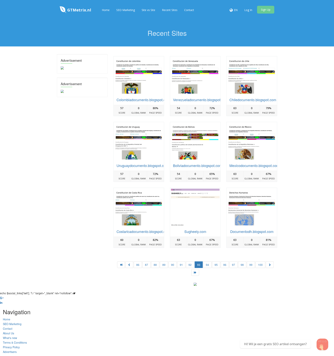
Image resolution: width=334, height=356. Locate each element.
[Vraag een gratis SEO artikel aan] (322, 344)
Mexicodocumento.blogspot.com (254, 165)
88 (155, 265)
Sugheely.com (195, 231)
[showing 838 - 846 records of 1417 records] (270, 264)
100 (260, 265)
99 (250, 265)
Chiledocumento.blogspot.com (252, 99)
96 (224, 265)
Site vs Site (148, 10)
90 (172, 265)
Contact (189, 10)
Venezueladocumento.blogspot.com (200, 99)
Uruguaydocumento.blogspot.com (143, 165)
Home (106, 10)
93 (198, 265)
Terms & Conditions (15, 342)
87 (146, 265)
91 (181, 265)
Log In (248, 10)
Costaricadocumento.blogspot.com (143, 231)
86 (137, 265)
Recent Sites (169, 10)
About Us (8, 333)
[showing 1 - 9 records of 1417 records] (121, 264)
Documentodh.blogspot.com (252, 231)
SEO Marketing (125, 10)
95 (216, 265)
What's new (10, 338)
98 (242, 265)
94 (207, 265)
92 (190, 265)
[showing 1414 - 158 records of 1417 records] (195, 272)
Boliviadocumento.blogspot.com (197, 165)
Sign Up (265, 9)
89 (163, 265)
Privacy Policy (11, 347)
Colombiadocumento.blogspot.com (143, 99)
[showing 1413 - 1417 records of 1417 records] (129, 264)
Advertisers (10, 352)
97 (233, 265)
